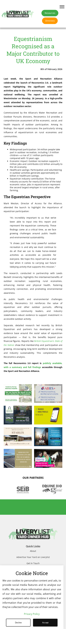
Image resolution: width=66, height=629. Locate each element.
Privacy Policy (32, 614)
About (33, 550)
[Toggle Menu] (62, 6)
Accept (45, 622)
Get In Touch (33, 563)
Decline (18, 622)
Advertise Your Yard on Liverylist (33, 557)
